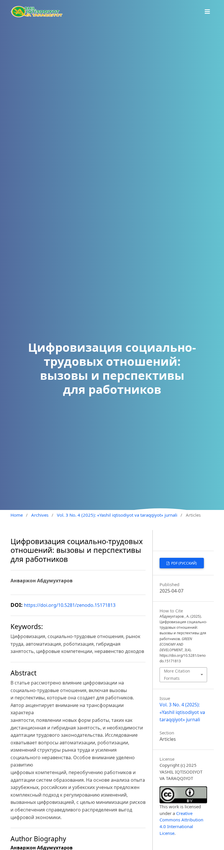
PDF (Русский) (183, 563)
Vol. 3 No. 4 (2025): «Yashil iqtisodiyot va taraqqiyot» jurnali (117, 515)
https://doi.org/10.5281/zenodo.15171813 (70, 605)
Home (16, 515)
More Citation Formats (177, 674)
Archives (39, 515)
